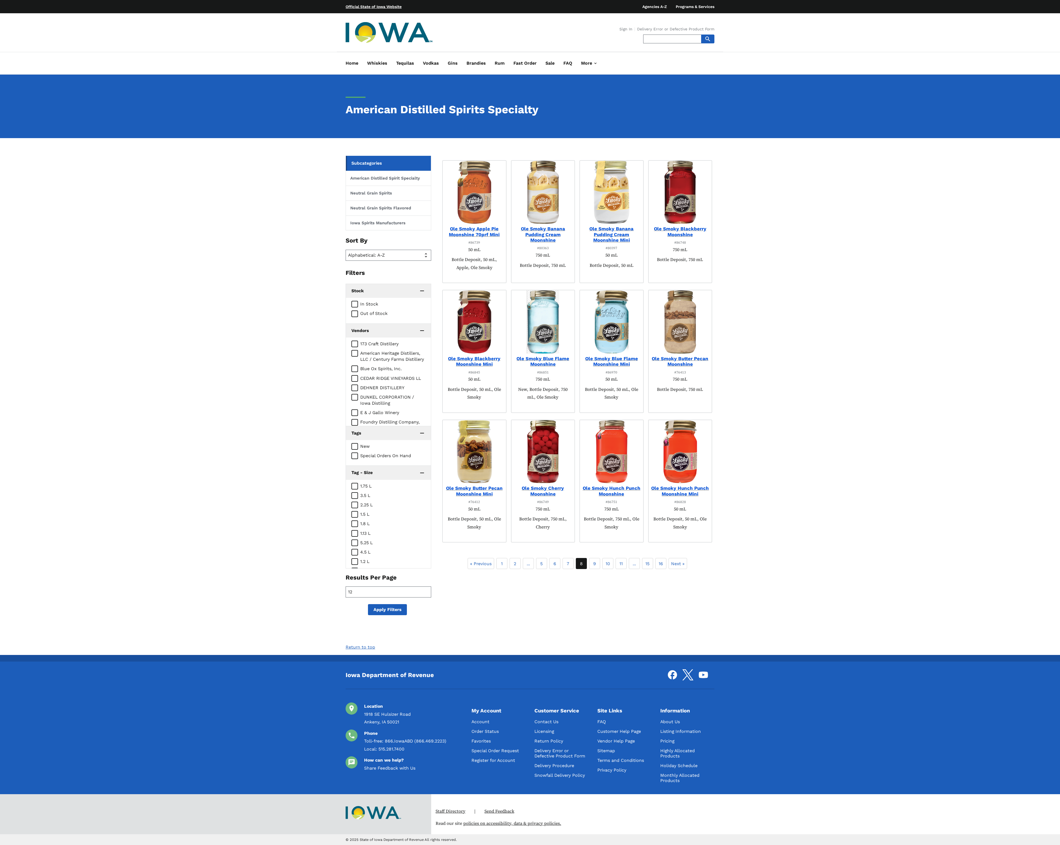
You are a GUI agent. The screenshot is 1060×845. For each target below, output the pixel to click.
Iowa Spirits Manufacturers (378, 222)
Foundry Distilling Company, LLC (390, 425)
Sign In (625, 29)
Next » (678, 563)
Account (480, 721)
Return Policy (548, 741)
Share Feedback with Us (389, 768)
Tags (356, 433)
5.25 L (366, 542)
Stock (357, 290)
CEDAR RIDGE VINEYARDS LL (390, 378)
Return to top (360, 647)
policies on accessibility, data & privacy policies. (512, 823)
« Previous (481, 563)
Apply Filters (387, 609)
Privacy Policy (611, 770)
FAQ (601, 721)
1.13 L (365, 533)
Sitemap (606, 750)
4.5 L (365, 552)
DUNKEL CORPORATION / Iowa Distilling (387, 400)
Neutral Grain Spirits (371, 193)
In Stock (369, 304)
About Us (670, 721)
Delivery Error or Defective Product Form (675, 29)
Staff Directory (450, 811)
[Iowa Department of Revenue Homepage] (389, 33)
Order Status (485, 731)
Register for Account (493, 760)
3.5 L (365, 495)
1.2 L (364, 561)
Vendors (360, 330)
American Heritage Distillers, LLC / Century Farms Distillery (392, 356)
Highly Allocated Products (677, 753)
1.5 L (364, 514)
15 (647, 563)
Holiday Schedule (679, 765)
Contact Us (546, 721)
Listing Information (680, 731)
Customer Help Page (619, 731)
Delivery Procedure (554, 765)
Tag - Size (362, 472)
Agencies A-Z (654, 6)
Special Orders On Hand (385, 455)
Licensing (544, 731)
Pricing (667, 741)
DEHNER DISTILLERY (382, 387)
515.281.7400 (391, 749)
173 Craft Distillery (379, 343)
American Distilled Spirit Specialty (385, 178)
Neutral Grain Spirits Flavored (380, 208)
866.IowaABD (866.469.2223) (415, 741)
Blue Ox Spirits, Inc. (381, 368)
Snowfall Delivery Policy (559, 775)
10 (608, 563)
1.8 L (365, 523)
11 (621, 563)
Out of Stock (374, 313)
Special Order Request (495, 750)
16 (661, 563)
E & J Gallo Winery (379, 412)
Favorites (481, 741)
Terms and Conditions (620, 760)
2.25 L (366, 504)
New (365, 446)
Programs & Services (695, 6)
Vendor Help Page (616, 741)
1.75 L (366, 486)
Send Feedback (499, 811)
